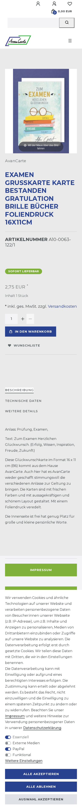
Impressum (41, 570)
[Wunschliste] (70, 4)
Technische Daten (23, 401)
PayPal (18, 749)
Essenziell (21, 737)
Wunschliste (27, 345)
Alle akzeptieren (41, 774)
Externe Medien (26, 743)
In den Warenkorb (33, 331)
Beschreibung (19, 390)
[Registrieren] (55, 3)
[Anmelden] (38, 3)
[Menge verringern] (30, 319)
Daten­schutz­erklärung (42, 728)
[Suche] (66, 23)
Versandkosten (62, 306)
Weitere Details (21, 411)
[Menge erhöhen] (22, 319)
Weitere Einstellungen (23, 761)
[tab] (19, 390)
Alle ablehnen (41, 787)
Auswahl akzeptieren (41, 799)
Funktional (22, 755)
